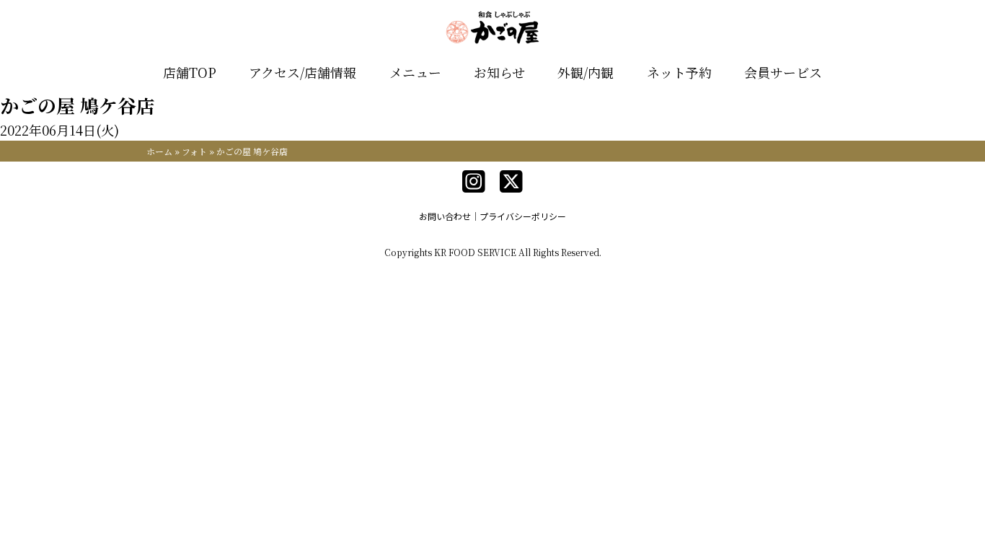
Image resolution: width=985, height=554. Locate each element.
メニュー (415, 72)
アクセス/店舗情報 (302, 72)
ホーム (159, 151)
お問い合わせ (445, 216)
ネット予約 (679, 72)
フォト (194, 151)
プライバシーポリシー (523, 216)
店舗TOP (189, 72)
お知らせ (499, 72)
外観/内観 (585, 72)
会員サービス (783, 72)
